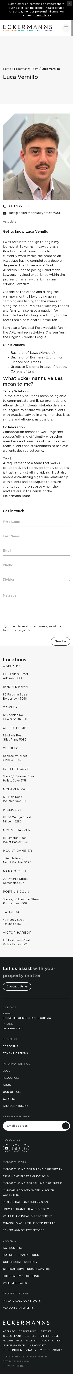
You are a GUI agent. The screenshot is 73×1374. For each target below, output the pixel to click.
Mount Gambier (14, 1345)
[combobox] (36, 579)
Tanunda (31, 1350)
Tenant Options (15, 1053)
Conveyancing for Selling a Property (33, 1183)
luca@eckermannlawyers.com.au (34, 213)
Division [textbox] (9, 579)
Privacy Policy (14, 1366)
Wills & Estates (15, 1283)
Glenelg (31, 1336)
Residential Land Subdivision (25, 1202)
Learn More (43, 15)
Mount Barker (51, 1340)
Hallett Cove (49, 1336)
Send (59, 641)
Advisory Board (15, 1106)
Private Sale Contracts (22, 1301)
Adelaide (9, 1331)
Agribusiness (13, 1248)
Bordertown (28, 1331)
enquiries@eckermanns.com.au (27, 1018)
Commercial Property (20, 1262)
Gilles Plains (12, 1336)
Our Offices (12, 1092)
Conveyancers (14, 1162)
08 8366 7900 (13, 1028)
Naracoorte (37, 1345)
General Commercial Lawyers (26, 1269)
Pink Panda (21, 1361)
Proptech (10, 1039)
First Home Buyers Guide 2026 (26, 1176)
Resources (11, 1078)
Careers (9, 1099)
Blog (7, 1071)
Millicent (32, 1340)
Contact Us (16, 986)
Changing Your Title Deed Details (29, 1223)
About (8, 1085)
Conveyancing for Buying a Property (32, 1169)
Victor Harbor (51, 1350)
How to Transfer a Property (26, 1209)
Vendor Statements (18, 1308)
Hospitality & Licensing (21, 1276)
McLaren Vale (13, 1340)
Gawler (46, 1331)
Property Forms (15, 1293)
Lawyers (9, 1241)
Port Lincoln (12, 1350)
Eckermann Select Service (23, 1230)
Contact (10, 1007)
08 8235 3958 (19, 206)
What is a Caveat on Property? (27, 1216)
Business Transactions (21, 1255)
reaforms (10, 1046)
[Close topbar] (69, 3)
